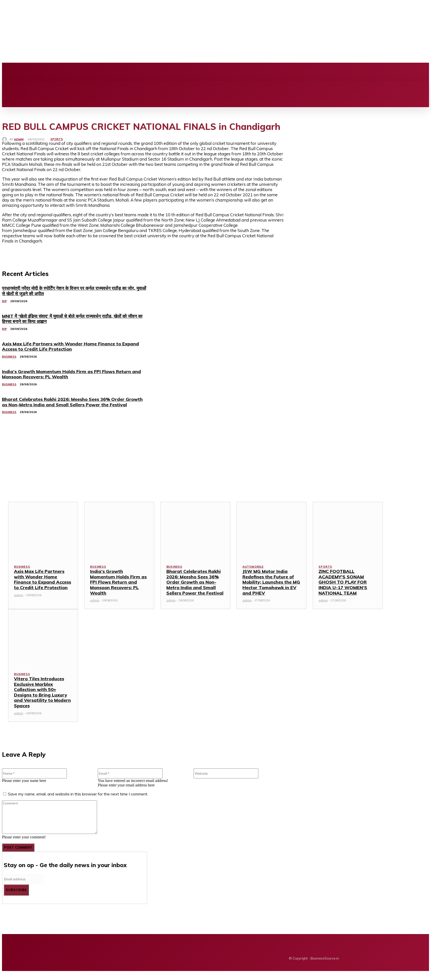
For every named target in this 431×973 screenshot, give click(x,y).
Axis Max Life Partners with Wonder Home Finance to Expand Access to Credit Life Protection (42, 579)
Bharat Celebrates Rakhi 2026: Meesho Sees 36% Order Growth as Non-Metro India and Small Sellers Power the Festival (194, 582)
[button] (8, 86)
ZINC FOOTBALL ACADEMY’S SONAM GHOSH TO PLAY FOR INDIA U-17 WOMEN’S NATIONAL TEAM (343, 582)
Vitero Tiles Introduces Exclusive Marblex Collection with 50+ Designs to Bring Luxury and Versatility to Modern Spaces (42, 692)
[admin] (5, 139)
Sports (56, 139)
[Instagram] (126, 72)
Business (22, 566)
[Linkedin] (135, 72)
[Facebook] (118, 72)
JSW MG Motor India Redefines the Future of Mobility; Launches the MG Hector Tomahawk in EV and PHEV (271, 582)
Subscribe (16, 890)
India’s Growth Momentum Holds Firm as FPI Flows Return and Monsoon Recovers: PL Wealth (118, 582)
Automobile (253, 566)
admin (18, 139)
